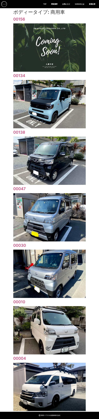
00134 (19, 75)
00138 (19, 132)
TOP (44, 4)
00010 (19, 301)
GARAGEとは (79, 4)
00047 (19, 188)
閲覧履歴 (54, 4)
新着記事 (92, 4)
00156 (19, 19)
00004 (19, 358)
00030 (19, 245)
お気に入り (66, 4)
